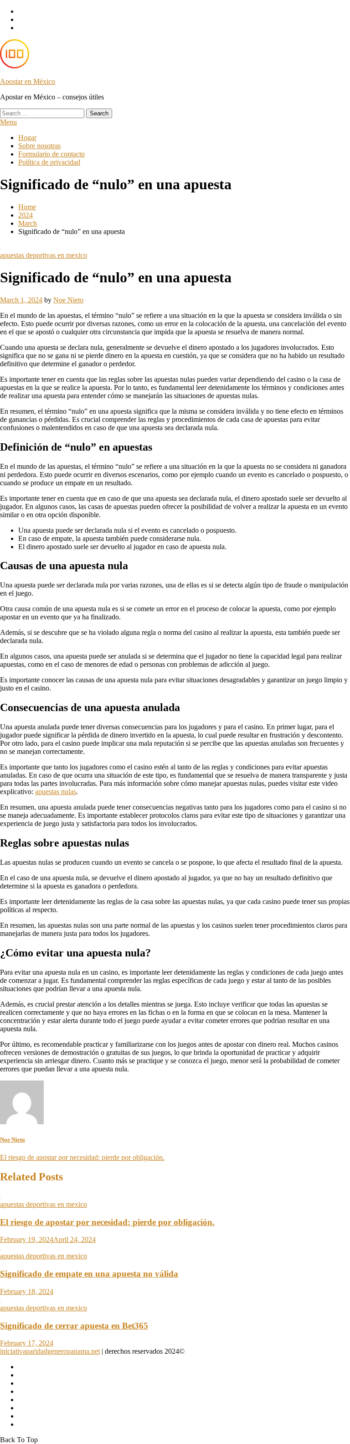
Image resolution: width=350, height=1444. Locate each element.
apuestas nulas (55, 791)
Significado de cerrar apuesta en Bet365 (74, 1325)
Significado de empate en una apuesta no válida (89, 1273)
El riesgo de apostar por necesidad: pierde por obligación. (82, 1157)
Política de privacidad (49, 162)
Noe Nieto (68, 300)
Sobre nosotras (39, 146)
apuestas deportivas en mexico (43, 255)
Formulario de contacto (51, 154)
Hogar (27, 137)
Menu (8, 122)
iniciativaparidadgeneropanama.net (50, 1351)
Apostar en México (27, 81)
